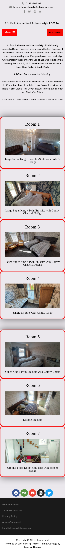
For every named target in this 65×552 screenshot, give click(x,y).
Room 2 (32, 175)
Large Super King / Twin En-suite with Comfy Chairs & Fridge (32, 212)
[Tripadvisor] (24, 493)
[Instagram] (35, 11)
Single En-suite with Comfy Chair (32, 312)
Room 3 (32, 226)
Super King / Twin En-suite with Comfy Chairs (32, 371)
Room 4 (32, 278)
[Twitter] (29, 11)
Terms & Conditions (12, 510)
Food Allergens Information (16, 527)
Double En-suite (32, 419)
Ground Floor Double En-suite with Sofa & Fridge (32, 469)
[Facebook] (24, 11)
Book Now (54, 32)
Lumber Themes (32, 547)
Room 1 (32, 124)
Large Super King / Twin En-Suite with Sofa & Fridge (32, 160)
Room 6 (32, 385)
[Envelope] (32, 493)
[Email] (40, 11)
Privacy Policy (9, 516)
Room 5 (32, 336)
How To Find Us (10, 504)
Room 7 (32, 433)
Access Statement (11, 522)
